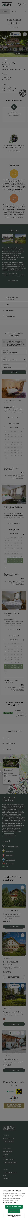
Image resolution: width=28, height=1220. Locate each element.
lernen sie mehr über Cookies (9, 1202)
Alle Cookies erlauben (14, 1206)
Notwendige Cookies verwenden (14, 1216)
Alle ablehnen (14, 1211)
